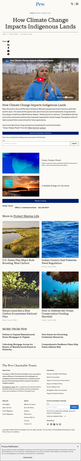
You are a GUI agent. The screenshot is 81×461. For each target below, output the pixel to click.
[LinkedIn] (8, 44)
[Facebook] (8, 47)
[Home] (19, 365)
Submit (74, 143)
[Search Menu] (72, 4)
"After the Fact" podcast (37, 128)
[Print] (8, 54)
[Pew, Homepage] (40, 4)
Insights (5, 401)
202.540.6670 (43, 207)
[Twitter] (8, 41)
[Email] (8, 51)
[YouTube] (60, 424)
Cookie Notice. (40, 453)
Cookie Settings (27, 457)
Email (3, 140)
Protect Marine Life (26, 216)
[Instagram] (51, 424)
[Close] (78, 446)
